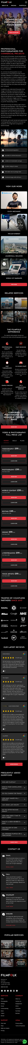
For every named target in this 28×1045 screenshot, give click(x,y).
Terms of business (20, 1025)
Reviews (18, 1013)
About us (18, 998)
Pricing (13, 5)
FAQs (2, 1025)
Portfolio (18, 1011)
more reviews (14, 764)
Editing (2, 1003)
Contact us (18, 1001)
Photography (4, 1001)
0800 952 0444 (4, 987)
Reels (2, 1011)
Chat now (3, 1023)
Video (2, 998)
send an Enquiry (14, 32)
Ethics (17, 1006)
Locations (18, 1008)
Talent (2, 1013)
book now (14, 427)
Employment (19, 1003)
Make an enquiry (5, 1028)
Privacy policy (19, 1023)
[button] (26, 2)
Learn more (14, 460)
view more (14, 284)
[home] (6, 2)
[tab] (6, 441)
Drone (2, 1006)
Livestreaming (4, 1008)
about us (5, 5)
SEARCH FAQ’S (14, 842)
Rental (2, 1015)
